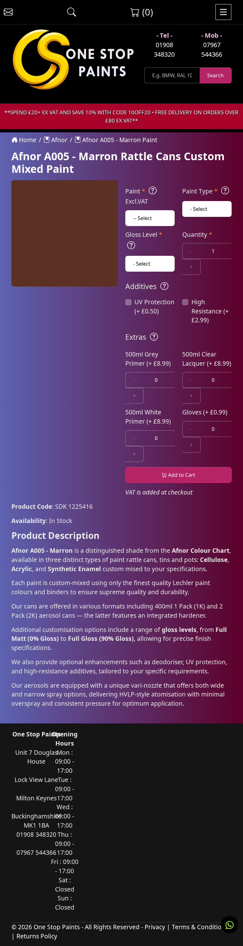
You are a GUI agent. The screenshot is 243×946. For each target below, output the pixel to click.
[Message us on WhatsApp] (229, 924)
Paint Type (200, 191)
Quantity (197, 234)
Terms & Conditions (200, 927)
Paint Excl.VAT (136, 196)
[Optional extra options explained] (154, 337)
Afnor (58, 140)
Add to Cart (181, 474)
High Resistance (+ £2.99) (210, 311)
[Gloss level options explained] (131, 245)
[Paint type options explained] (225, 190)
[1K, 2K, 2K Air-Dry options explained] (153, 190)
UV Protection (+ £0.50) (154, 306)
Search (215, 75)
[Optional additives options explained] (164, 286)
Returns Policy (36, 936)
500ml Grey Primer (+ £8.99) (148, 359)
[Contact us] (8, 12)
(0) (146, 12)
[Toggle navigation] (223, 12)
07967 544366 (211, 50)
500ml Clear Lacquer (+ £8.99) (206, 359)
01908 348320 (164, 50)
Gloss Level (143, 234)
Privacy (155, 927)
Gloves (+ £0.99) (204, 412)
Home (26, 140)
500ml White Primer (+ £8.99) (148, 417)
